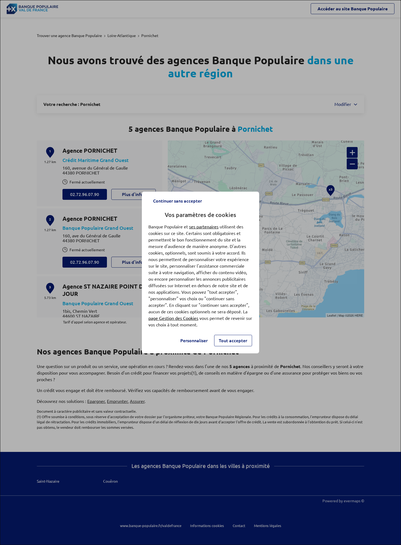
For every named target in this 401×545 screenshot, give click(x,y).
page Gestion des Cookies (173, 318)
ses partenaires (204, 226)
